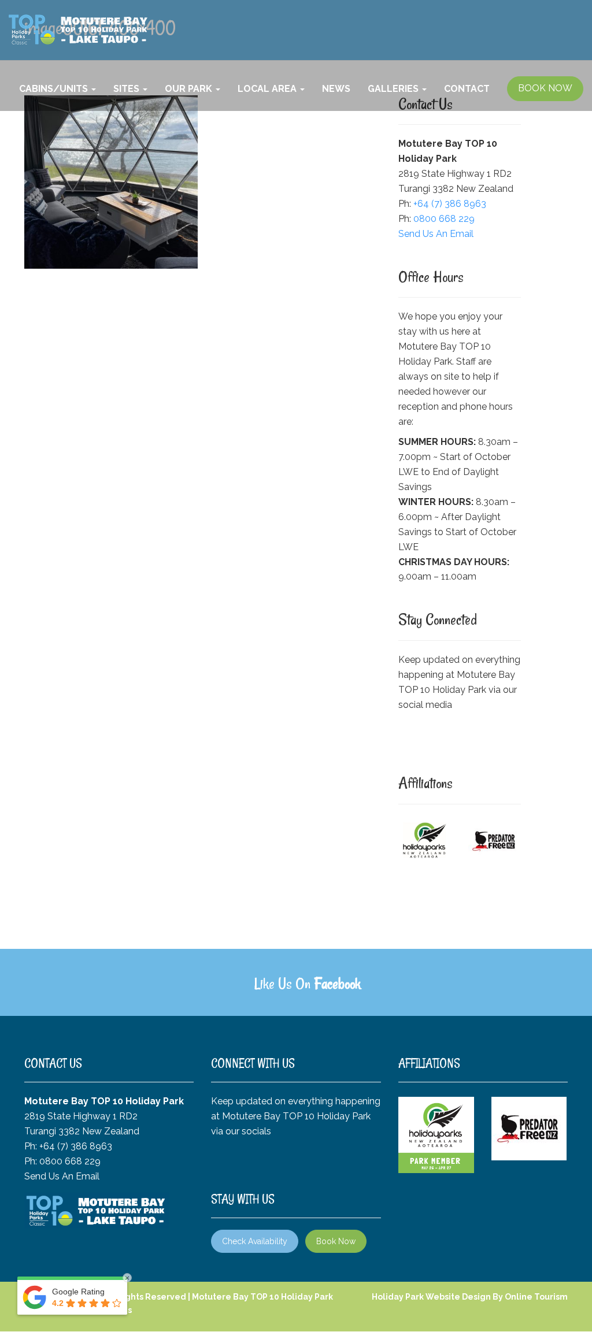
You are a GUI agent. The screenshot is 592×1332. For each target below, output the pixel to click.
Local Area (268, 88)
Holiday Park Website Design (431, 1296)
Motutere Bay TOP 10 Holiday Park (262, 1296)
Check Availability (254, 1241)
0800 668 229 (444, 218)
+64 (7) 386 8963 (449, 203)
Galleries (394, 88)
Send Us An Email (435, 233)
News (336, 88)
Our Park (189, 88)
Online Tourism (536, 1296)
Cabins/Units (54, 88)
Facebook (337, 983)
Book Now (336, 1241)
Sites (127, 88)
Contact (467, 88)
